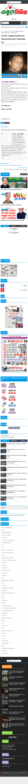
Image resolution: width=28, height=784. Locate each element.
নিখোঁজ (3, 638)
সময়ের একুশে (4, 567)
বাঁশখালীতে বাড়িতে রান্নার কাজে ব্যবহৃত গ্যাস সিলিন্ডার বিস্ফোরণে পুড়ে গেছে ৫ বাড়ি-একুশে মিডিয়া (17, 719)
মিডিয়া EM (4, 562)
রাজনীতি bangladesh (7, 532)
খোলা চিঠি (4, 635)
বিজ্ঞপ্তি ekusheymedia (7, 557)
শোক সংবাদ (4, 585)
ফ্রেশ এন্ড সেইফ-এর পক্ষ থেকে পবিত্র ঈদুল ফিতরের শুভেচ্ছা (11, 189)
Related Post (5, 174)
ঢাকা (3, 545)
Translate (11, 437)
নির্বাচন (3, 583)
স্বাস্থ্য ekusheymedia (7, 610)
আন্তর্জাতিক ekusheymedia (8, 540)
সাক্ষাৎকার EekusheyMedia (8, 648)
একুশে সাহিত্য (4, 625)
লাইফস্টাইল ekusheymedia (8, 593)
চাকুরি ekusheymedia (7, 630)
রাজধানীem (4, 575)
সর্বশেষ (5, 440)
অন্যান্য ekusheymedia (8, 588)
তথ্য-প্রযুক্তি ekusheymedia (9, 608)
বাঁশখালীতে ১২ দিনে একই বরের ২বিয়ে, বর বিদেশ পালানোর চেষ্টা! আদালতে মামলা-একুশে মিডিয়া (17, 725)
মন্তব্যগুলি (23, 440)
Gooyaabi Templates (14, 775)
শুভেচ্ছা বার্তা (7, 31)
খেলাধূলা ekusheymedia (8, 552)
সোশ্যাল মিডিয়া (5, 613)
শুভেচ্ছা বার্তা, (16, 46)
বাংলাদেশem (4, 537)
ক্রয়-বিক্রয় (4, 651)
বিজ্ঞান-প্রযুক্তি (5, 640)
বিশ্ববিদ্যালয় (4, 590)
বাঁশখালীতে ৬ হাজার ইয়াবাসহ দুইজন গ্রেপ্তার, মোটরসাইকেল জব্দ (17, 443)
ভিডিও (3, 628)
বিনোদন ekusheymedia (7, 550)
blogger (5, 226)
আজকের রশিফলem (6, 570)
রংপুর (3, 547)
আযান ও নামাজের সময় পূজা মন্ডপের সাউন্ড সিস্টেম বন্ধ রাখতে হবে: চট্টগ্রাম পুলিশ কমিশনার (16, 672)
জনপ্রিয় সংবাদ (14, 440)
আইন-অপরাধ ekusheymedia (9, 560)
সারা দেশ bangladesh (7, 527)
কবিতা (3, 595)
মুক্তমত (3, 555)
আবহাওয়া (4, 633)
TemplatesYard (14, 772)
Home (2, 31)
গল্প (2, 623)
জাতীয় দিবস (4, 603)
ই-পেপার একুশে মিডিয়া (4, 209)
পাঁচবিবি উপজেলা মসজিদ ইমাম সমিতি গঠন (16, 706)
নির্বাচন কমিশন (5, 572)
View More (24, 174)
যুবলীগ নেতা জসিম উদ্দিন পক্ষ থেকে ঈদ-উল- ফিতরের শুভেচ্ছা (11, 205)
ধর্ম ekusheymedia (7, 605)
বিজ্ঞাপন (3, 645)
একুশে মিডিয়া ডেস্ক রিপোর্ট (7, 618)
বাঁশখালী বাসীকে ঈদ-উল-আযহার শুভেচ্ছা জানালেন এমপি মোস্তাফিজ (12, 220)
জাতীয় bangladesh (6, 542)
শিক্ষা (3, 578)
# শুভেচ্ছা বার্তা (7, 123)
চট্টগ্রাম (20, 27)
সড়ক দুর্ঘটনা (4, 565)
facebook (22, 226)
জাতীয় (3, 620)
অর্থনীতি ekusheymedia (7, 580)
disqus (14, 226)
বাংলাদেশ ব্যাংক (5, 653)
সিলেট (3, 598)
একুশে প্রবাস (4, 600)
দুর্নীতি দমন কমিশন (5, 643)
